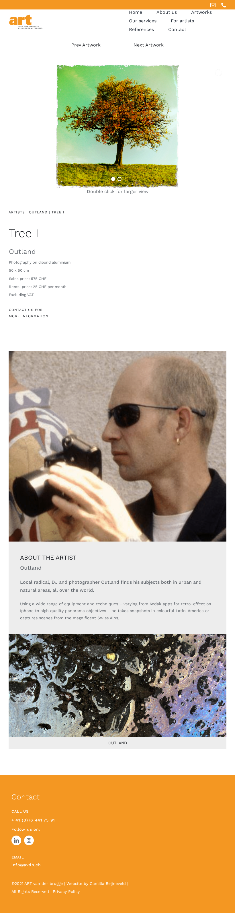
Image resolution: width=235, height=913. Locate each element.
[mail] (213, 4)
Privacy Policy (66, 891)
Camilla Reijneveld (108, 883)
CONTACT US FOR (26, 310)
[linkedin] (16, 840)
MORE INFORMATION (28, 316)
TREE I (58, 212)
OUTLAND (39, 212)
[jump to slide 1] (113, 179)
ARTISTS (17, 212)
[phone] (223, 4)
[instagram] (29, 840)
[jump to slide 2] (119, 179)
